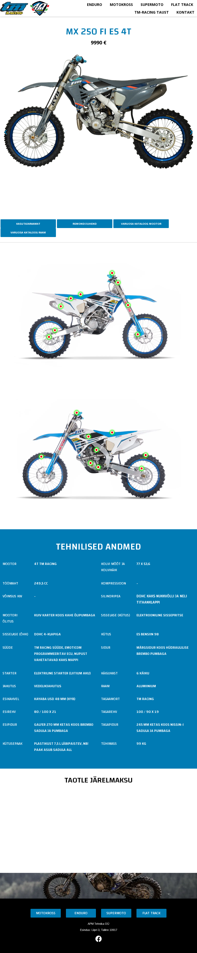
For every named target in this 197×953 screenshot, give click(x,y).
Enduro (94, 4)
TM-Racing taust (151, 12)
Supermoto (152, 4)
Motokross (121, 4)
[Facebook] (98, 938)
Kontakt (185, 12)
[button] (6, 132)
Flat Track (182, 4)
